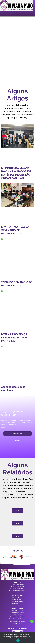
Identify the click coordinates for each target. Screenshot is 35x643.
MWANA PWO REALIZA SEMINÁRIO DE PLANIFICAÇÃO (15, 230)
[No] (33, 637)
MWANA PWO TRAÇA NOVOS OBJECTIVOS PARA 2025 (14, 337)
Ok (18, 640)
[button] (17, 13)
